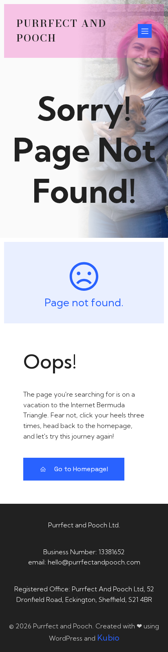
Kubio (108, 637)
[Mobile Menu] (145, 31)
